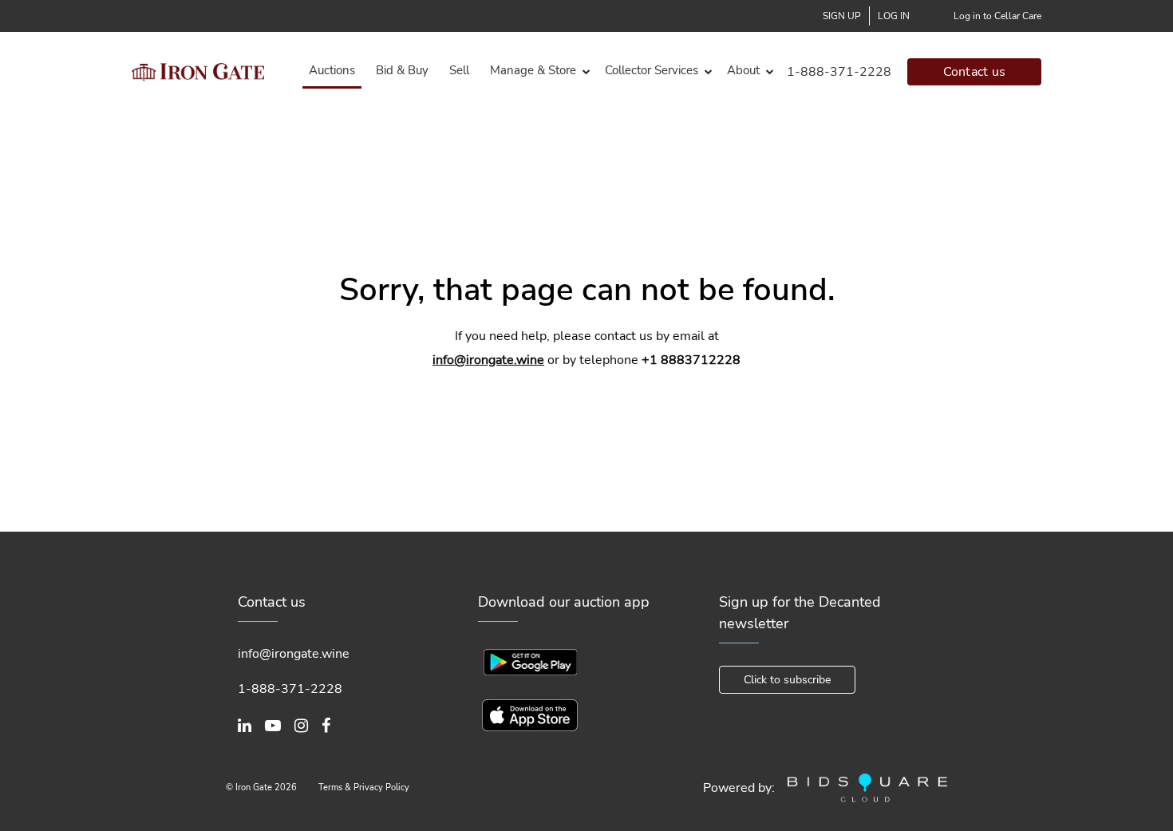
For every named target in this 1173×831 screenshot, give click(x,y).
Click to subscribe (787, 679)
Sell (459, 70)
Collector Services (651, 70)
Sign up (842, 16)
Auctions (332, 70)
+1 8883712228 (691, 360)
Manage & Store (533, 70)
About (743, 70)
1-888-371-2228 (839, 72)
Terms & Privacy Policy (363, 787)
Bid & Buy (402, 70)
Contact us (974, 72)
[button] (537, 70)
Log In (894, 16)
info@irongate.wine (488, 360)
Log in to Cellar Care (997, 16)
